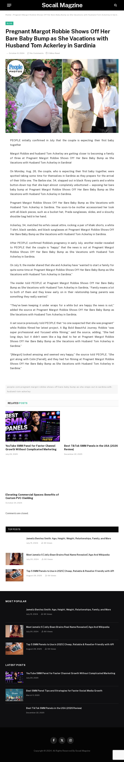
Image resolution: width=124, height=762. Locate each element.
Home (8, 15)
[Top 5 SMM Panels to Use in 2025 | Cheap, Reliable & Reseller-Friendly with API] (14, 575)
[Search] (115, 5)
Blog (9, 23)
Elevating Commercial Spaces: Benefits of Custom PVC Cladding (32, 496)
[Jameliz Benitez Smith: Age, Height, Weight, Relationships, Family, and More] (14, 543)
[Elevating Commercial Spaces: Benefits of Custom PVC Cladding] (32, 475)
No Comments (37, 53)
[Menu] (9, 5)
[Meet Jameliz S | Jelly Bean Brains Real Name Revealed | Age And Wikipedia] (14, 559)
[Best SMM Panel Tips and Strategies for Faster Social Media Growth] (14, 695)
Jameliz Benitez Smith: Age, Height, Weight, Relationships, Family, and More (68, 538)
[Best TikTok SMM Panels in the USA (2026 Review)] (91, 426)
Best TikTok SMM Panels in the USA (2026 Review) (91, 447)
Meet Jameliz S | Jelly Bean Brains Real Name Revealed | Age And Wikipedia (68, 554)
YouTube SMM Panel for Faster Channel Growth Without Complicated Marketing (31, 447)
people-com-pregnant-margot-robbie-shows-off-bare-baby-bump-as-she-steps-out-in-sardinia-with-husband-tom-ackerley (59, 389)
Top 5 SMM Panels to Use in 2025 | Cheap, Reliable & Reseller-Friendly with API (70, 571)
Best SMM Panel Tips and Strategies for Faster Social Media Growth (64, 690)
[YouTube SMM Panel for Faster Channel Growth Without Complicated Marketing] (32, 426)
